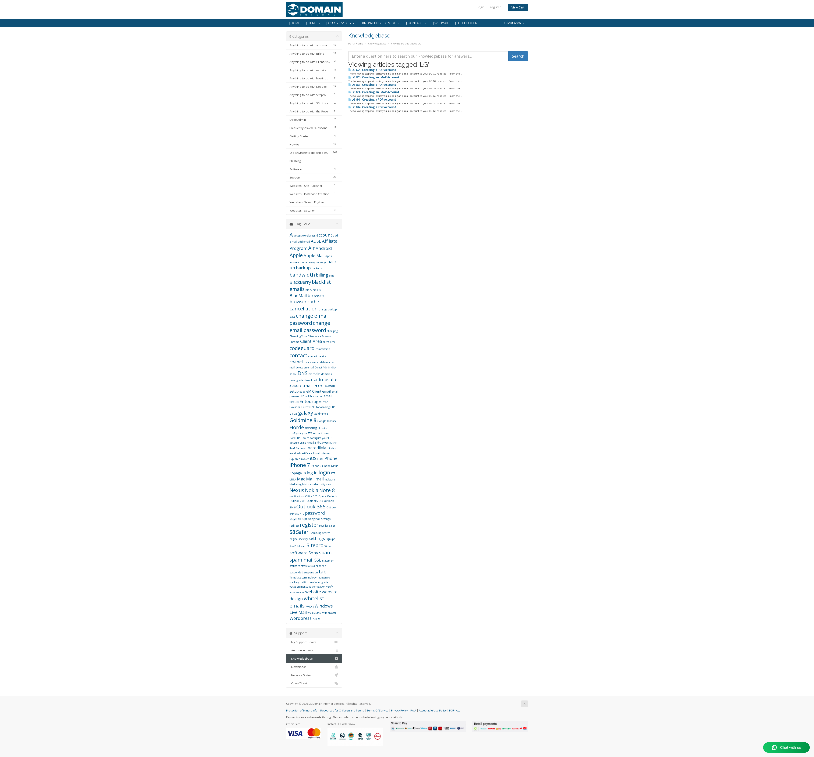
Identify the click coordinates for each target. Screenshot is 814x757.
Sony (313, 553)
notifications (297, 496)
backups (317, 268)
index (332, 448)
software (299, 553)
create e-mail (311, 362)
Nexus (297, 490)
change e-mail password (309, 319)
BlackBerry (300, 282)
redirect (294, 525)
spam (325, 552)
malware (330, 479)
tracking (294, 582)
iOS (313, 458)
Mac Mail (305, 479)
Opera (322, 496)
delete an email (304, 367)
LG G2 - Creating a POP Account (373, 70)
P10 (302, 513)
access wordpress (304, 235)
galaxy (305, 412)
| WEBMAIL (441, 23)
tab (322, 571)
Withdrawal (329, 613)
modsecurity (317, 484)
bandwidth (302, 274)
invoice (305, 459)
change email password (310, 326)
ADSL (316, 241)
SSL (317, 560)
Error (325, 402)
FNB (313, 407)
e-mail (294, 386)
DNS (303, 373)
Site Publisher (298, 546)
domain (314, 373)
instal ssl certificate (301, 453)
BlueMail (298, 295)
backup (303, 268)
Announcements (301, 650)
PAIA (413, 710)
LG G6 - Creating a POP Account (373, 107)
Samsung (316, 533)
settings (317, 538)
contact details (317, 356)
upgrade (323, 582)
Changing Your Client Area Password (311, 336)
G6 (295, 413)
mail (319, 479)
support (311, 566)
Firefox (305, 407)
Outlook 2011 (298, 501)
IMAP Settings (297, 448)
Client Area (513, 23)
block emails (313, 290)
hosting (311, 428)
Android (324, 248)
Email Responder (312, 396)
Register (495, 7)
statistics (295, 566)
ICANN (333, 442)
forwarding (323, 407)
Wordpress (301, 618)
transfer (312, 582)
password (315, 513)
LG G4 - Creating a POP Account (373, 99)
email (326, 391)
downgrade (297, 380)
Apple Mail (314, 255)
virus (292, 592)
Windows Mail (314, 613)
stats (304, 566)
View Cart (518, 7)
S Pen (332, 525)
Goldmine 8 (303, 420)
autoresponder (299, 262)
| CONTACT (415, 23)
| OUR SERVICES (339, 23)
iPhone (330, 458)
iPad (320, 459)
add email (304, 242)
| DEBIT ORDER (466, 23)
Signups (330, 539)
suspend (321, 566)
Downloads (298, 667)
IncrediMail (317, 448)
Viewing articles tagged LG (406, 43)
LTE (333, 473)
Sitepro (315, 545)
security (303, 539)
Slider (327, 546)
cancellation (304, 308)
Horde (297, 427)
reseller (323, 525)
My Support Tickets (303, 642)
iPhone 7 (300, 464)
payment (297, 518)
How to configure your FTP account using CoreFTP (309, 433)
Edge (302, 391)
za (319, 619)
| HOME (294, 23)
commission (322, 349)
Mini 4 (305, 484)
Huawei (323, 442)
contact (298, 355)
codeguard (302, 348)
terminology (309, 577)
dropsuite (327, 379)
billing (322, 275)
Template (295, 577)
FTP (332, 407)
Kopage (296, 473)
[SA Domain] (407, 9)
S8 (292, 531)
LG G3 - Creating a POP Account (373, 85)
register (309, 524)
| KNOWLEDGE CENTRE (379, 23)
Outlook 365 (311, 506)
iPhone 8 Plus (330, 466)
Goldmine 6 (321, 413)
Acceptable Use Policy (432, 710)
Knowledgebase (377, 43)
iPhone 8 (316, 466)
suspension (311, 572)
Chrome (294, 342)
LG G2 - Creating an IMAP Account (375, 77)
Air (311, 247)
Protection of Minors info (302, 710)
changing (332, 331)
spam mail (302, 559)
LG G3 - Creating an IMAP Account (375, 92)
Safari (303, 531)
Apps (328, 256)
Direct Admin (322, 367)
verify (329, 586)
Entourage (310, 401)
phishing (309, 519)
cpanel (296, 362)
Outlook (332, 496)
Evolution (295, 407)
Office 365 (311, 496)
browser (316, 295)
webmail (300, 592)
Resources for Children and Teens (342, 710)
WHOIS (309, 606)
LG (304, 473)
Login (480, 7)
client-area (329, 342)
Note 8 (327, 490)
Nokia (311, 490)
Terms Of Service (377, 710)
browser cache (304, 301)
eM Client (313, 391)
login (324, 472)
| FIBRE (312, 23)
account (324, 235)
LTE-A (293, 479)
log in (312, 473)
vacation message (300, 586)
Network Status (300, 675)
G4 (291, 413)
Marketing (295, 484)
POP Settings (322, 519)
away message (317, 262)
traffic (303, 582)
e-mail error (312, 386)
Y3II (314, 619)
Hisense (332, 421)
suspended (296, 572)
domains (326, 374)
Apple (296, 255)
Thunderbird (323, 577)
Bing (331, 275)
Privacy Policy (399, 710)
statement (328, 560)
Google (321, 421)
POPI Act (454, 710)
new (328, 484)
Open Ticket (298, 683)
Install (316, 453)
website (313, 592)
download (310, 380)
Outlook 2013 (315, 501)
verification (318, 586)
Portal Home (355, 43)
